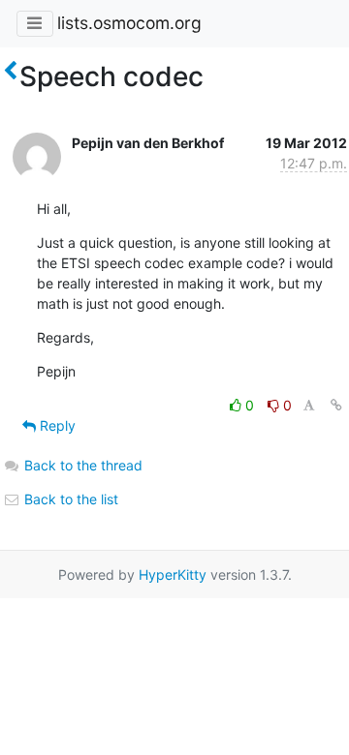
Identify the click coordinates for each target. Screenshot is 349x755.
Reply (56, 425)
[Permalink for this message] (336, 405)
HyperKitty (172, 574)
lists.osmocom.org (129, 23)
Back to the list (69, 499)
